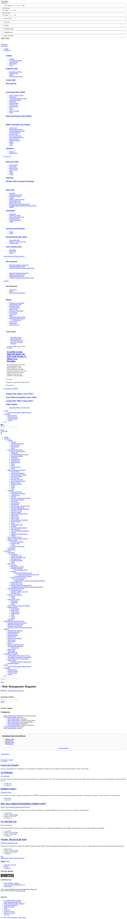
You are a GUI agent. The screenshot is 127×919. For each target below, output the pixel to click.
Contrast (6, 25)
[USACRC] (4, 44)
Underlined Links (9, 29)
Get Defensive (7, 772)
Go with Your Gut (9, 821)
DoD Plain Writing (9, 906)
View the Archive (63, 748)
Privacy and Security (9, 913)
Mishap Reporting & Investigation (26, 715)
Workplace (23, 723)
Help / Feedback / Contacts (11, 883)
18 (17, 858)
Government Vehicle (26, 722)
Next (23, 858)
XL (18, 5)
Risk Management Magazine (17, 293)
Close (7, 38)
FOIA (5, 908)
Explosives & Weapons (27, 725)
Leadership (7, 868)
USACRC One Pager (10, 865)
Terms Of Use (22, 917)
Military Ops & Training (27, 720)
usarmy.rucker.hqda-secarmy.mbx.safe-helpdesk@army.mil (21, 889)
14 (11, 858)
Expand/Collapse (11, 715)
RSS (5, 715)
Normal (10, 5)
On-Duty (20, 717)
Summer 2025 (10, 742)
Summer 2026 (10, 739)
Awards (19, 728)
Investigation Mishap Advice (17, 266)
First (2, 858)
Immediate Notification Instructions (19, 265)
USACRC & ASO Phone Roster (13, 884)
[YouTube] (8, 876)
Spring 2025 (10, 744)
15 (12, 858)
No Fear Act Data (9, 911)
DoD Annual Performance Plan (12, 902)
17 (15, 858)
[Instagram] (12, 876)
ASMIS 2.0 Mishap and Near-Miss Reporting (21, 268)
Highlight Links (8, 32)
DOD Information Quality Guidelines (14, 903)
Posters (11, 291)
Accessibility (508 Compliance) (12, 900)
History (6, 866)
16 (14, 858)
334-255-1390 (21, 891)
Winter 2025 (10, 741)
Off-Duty (20, 726)
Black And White (9, 35)
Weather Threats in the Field (13, 839)
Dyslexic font (7, 18)
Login (2, 429)
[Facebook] (5, 876)
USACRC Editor (11, 346)
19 (18, 858)
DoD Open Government (10, 905)
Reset (2, 38)
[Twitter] (2, 876)
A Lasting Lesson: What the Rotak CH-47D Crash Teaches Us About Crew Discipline (16, 356)
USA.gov (6, 914)
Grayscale (7, 22)
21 (21, 858)
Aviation (13, 343)
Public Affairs (8, 886)
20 (19, 858)
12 (8, 858)
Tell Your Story (5, 754)
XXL (23, 5)
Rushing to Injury (8, 789)
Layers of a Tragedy (9, 765)
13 (10, 858)
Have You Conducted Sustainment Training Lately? (23, 803)
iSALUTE (7, 910)
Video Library (13, 289)
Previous (5, 858)
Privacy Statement (12, 917)
